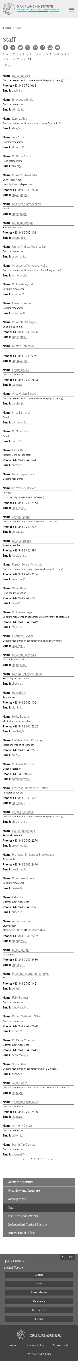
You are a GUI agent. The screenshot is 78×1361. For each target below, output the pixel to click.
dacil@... (17, 90)
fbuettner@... (20, 1007)
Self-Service (39, 1310)
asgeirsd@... (19, 256)
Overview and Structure (24, 1190)
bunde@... (18, 965)
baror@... (17, 441)
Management (17, 1199)
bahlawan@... (20, 361)
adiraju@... (18, 109)
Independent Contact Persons (28, 1224)
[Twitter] (27, 47)
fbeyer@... (18, 627)
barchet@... (19, 403)
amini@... (18, 166)
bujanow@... (20, 941)
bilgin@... (18, 683)
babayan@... (20, 337)
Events (39, 1283)
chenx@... (18, 1093)
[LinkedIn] (13, 47)
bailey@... (18, 384)
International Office (21, 1233)
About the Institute (20, 1182)
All (29, 59)
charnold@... (20, 237)
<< (24, 1159)
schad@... (18, 1031)
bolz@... (17, 755)
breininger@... (20, 845)
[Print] (57, 47)
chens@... (18, 1074)
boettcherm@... (21, 779)
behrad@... (18, 531)
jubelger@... (19, 555)
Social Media (14, 1267)
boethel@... (19, 731)
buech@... (18, 912)
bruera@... (18, 888)
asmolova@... (20, 275)
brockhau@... (20, 869)
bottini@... (18, 803)
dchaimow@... (21, 1055)
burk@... (17, 988)
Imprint (14, 1345)
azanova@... (20, 313)
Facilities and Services (23, 1216)
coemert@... (19, 1154)
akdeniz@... (19, 147)
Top (70, 1257)
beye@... (17, 603)
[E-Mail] (50, 47)
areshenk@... (20, 214)
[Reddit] (20, 47)
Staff (11, 1207)
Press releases (39, 1292)
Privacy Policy (36, 1345)
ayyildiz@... (19, 294)
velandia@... (19, 579)
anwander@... (20, 195)
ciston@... (18, 1135)
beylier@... (18, 646)
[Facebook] (5, 47)
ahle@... (17, 128)
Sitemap (39, 1319)
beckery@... (19, 508)
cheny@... (18, 1116)
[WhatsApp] (35, 47)
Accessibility (61, 1345)
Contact (39, 1274)
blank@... (18, 707)
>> (51, 1159)
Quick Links (13, 1261)
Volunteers (39, 1301)
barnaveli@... (20, 422)
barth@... (17, 465)
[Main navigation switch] (71, 9)
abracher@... (20, 821)
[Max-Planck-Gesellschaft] (23, 1335)
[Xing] (42, 47)
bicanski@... (19, 665)
